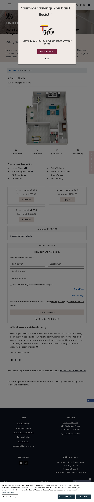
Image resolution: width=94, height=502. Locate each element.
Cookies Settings (10, 497)
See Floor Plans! (47, 51)
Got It (47, 58)
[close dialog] (73, 7)
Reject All (83, 497)
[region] (47, 492)
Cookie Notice (8, 492)
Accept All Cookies (66, 497)
